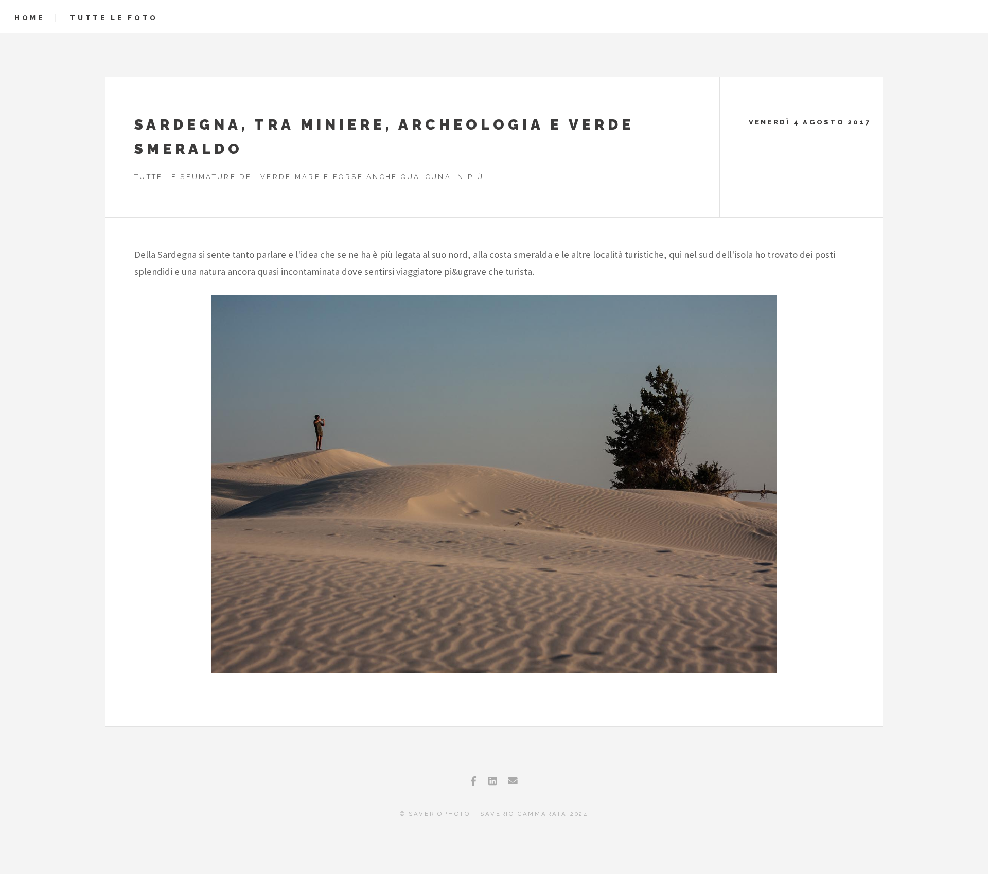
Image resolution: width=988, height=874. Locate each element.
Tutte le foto (114, 18)
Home (29, 18)
